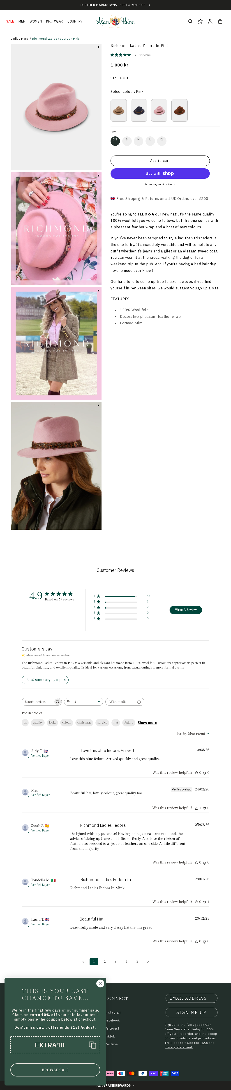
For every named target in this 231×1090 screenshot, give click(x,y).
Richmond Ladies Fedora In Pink (55, 39)
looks (52, 722)
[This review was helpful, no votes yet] (196, 773)
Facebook (112, 1020)
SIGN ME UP (191, 1012)
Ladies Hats (19, 39)
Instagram (113, 1012)
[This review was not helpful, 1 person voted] (204, 902)
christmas (84, 722)
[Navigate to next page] (148, 961)
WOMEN (36, 21)
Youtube (111, 1044)
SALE (10, 21)
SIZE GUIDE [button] (121, 78)
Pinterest (112, 1028)
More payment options (160, 184)
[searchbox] (37, 701)
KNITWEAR (54, 21)
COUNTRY (74, 21)
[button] (115, 1085)
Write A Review (186, 610)
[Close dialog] (100, 983)
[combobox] (83, 702)
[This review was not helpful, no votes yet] (204, 773)
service (102, 722)
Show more (147, 722)
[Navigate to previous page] (83, 961)
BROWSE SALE (55, 1070)
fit (25, 722)
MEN (21, 21)
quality (38, 722)
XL (162, 139)
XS (115, 139)
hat (115, 722)
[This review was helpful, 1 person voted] (196, 808)
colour (66, 722)
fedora (128, 722)
